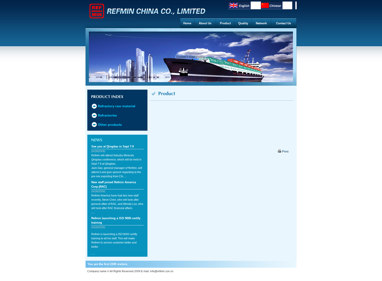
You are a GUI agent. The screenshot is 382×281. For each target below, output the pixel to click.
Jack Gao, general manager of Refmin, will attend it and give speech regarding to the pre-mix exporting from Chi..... (116, 172)
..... (117, 204)
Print (284, 151)
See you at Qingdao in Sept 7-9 (112, 146)
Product (225, 23)
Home (187, 23)
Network (261, 23)
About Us (205, 23)
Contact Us (283, 23)
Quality (243, 23)
